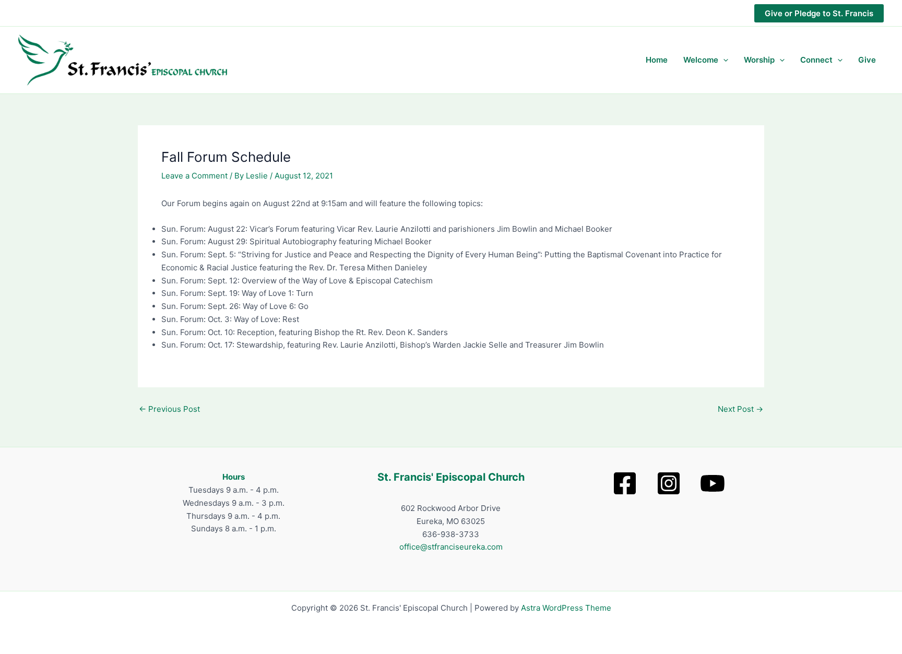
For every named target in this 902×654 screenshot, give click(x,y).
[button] (819, 13)
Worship (759, 60)
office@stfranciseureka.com (451, 547)
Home (657, 60)
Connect (816, 60)
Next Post (740, 409)
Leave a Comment (194, 176)
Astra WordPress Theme (566, 608)
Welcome (700, 60)
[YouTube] (712, 483)
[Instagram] (668, 483)
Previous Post (169, 409)
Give (867, 60)
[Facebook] (624, 483)
